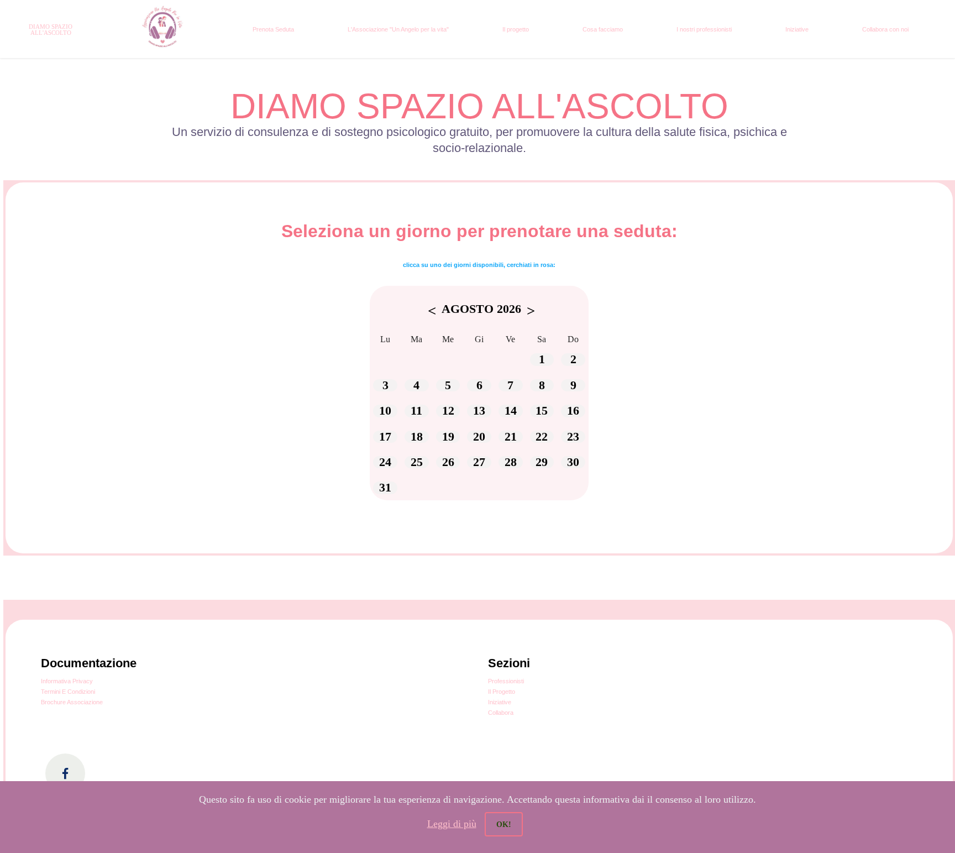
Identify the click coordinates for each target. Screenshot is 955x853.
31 (385, 488)
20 (479, 437)
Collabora (500, 712)
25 (417, 462)
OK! (503, 824)
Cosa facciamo (603, 29)
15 (542, 411)
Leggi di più (451, 823)
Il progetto (515, 29)
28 (511, 462)
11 (416, 411)
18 (417, 437)
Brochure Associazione (72, 702)
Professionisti (506, 681)
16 (573, 411)
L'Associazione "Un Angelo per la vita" (398, 29)
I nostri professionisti (704, 29)
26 (448, 462)
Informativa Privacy (67, 681)
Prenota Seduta (273, 29)
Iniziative (797, 29)
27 (479, 462)
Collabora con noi (885, 29)
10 (385, 411)
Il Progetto (501, 691)
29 (542, 462)
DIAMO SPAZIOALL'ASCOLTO (50, 29)
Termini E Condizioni (68, 691)
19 (448, 437)
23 (573, 437)
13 (479, 411)
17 (385, 437)
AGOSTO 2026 (481, 309)
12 (448, 411)
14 (511, 411)
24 (385, 462)
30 (573, 462)
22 (542, 437)
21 (511, 437)
